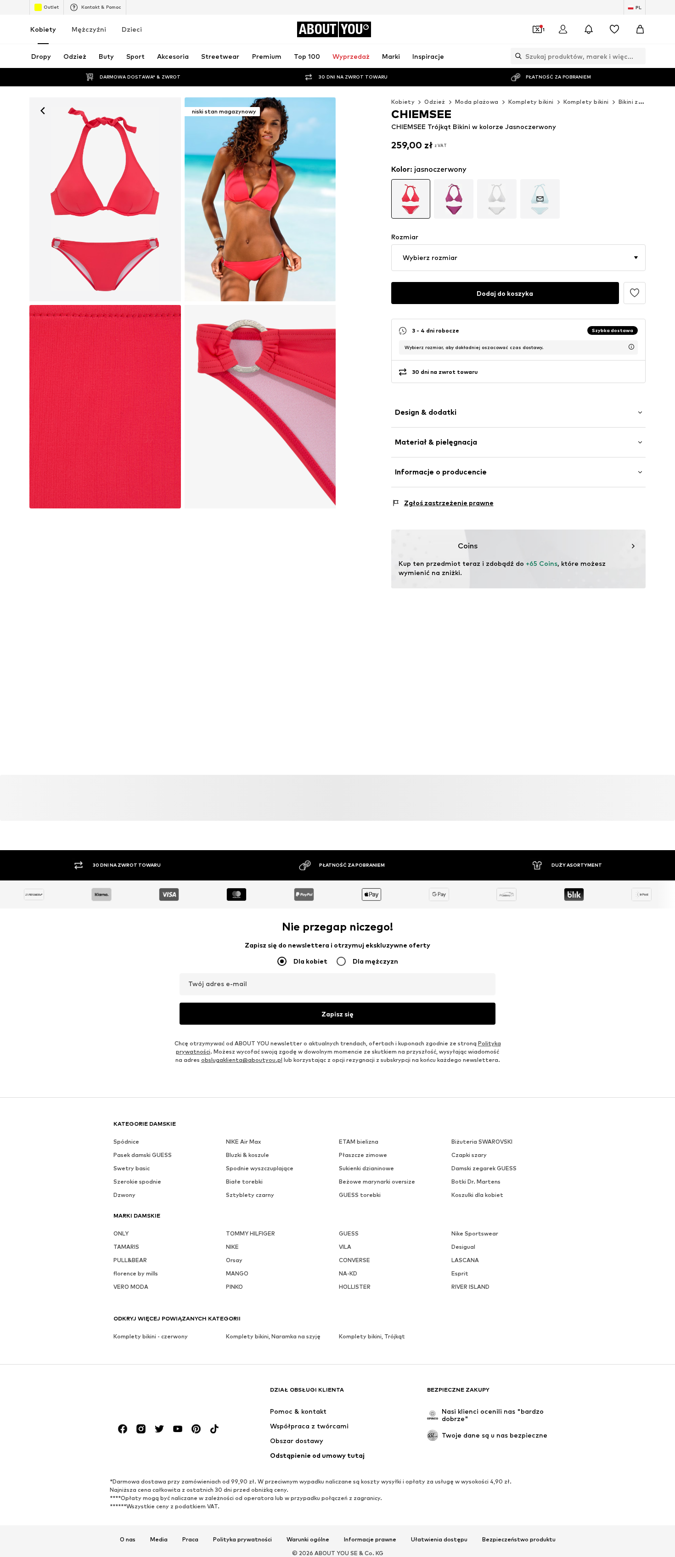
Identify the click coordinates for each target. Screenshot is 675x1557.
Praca (190, 1540)
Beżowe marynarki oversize (377, 1182)
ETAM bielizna (358, 1142)
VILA (345, 1247)
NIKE (232, 1247)
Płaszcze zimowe (363, 1155)
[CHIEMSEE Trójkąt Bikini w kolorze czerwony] (105, 407)
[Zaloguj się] (562, 29)
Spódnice (126, 1142)
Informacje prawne (370, 1540)
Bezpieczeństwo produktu (519, 1540)
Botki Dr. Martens (476, 1182)
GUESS (349, 1233)
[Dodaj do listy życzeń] (635, 293)
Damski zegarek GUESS (484, 1168)
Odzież (434, 101)
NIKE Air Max (243, 1142)
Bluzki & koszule (247, 1155)
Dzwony (124, 1195)
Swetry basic (131, 1168)
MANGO (237, 1273)
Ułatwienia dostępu (439, 1540)
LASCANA (465, 1260)
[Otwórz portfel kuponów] (537, 29)
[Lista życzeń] (614, 29)
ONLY (121, 1233)
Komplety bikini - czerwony (150, 1336)
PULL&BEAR (130, 1260)
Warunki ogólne (308, 1540)
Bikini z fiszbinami (644, 101)
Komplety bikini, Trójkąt (372, 1336)
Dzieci (132, 29)
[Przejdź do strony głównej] (163, 1394)
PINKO (234, 1287)
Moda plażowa (477, 101)
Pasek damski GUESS (142, 1155)
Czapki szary (469, 1155)
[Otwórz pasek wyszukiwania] (516, 56)
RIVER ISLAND (470, 1287)
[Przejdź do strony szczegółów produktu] (411, 199)
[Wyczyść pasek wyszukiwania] (638, 56)
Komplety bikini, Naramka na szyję (273, 1336)
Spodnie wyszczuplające (259, 1168)
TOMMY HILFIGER (250, 1233)
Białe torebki (244, 1182)
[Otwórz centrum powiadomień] (588, 29)
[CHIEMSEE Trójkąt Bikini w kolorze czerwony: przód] (105, 199)
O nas (127, 1540)
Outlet (51, 7)
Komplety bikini (531, 101)
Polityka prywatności (242, 1540)
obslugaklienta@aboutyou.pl (241, 1060)
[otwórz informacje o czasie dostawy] (631, 347)
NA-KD (348, 1273)
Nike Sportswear (474, 1233)
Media (159, 1540)
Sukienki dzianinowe (366, 1168)
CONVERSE (354, 1260)
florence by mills (135, 1273)
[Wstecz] (42, 110)
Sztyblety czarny (250, 1195)
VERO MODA (130, 1287)
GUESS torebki (360, 1195)
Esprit (459, 1273)
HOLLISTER (355, 1287)
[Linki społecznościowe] (122, 1429)
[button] (518, 257)
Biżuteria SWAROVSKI (481, 1142)
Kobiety (43, 29)
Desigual (463, 1247)
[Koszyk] (640, 29)
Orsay (234, 1260)
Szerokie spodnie (137, 1182)
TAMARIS (126, 1247)
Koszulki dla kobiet (477, 1195)
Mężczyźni (89, 29)
